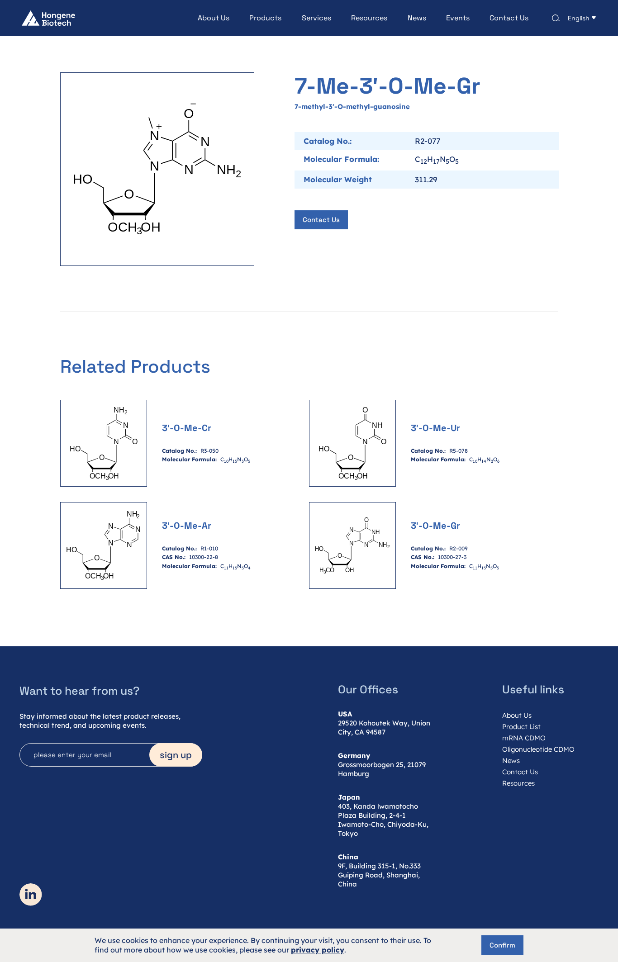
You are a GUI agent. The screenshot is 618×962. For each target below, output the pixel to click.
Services (316, 18)
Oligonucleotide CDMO (538, 749)
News (417, 18)
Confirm (502, 945)
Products (265, 18)
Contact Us (509, 18)
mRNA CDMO (524, 738)
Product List (521, 726)
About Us (213, 18)
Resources (369, 18)
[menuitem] (203, 18)
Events (458, 18)
